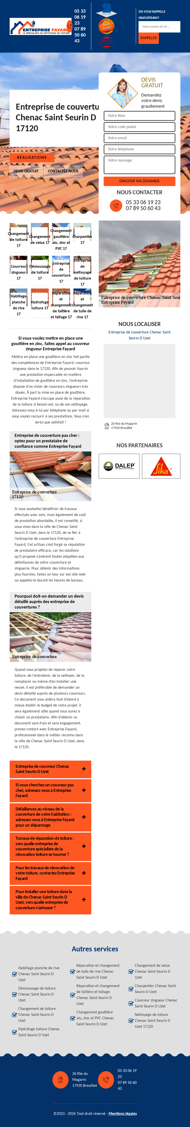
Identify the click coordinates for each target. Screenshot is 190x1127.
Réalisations (32, 158)
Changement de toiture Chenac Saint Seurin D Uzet (37, 1015)
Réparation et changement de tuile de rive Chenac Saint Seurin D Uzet (97, 972)
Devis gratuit (26, 171)
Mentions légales (123, 1114)
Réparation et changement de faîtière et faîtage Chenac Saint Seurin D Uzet (97, 995)
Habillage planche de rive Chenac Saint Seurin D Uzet (38, 974)
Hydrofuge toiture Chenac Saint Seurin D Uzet (39, 1032)
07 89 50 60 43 (80, 35)
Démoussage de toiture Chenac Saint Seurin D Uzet (37, 994)
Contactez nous (63, 171)
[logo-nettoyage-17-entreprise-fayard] (32, 26)
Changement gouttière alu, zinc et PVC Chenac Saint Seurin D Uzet (95, 1018)
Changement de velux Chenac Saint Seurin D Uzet (152, 972)
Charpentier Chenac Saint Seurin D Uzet (155, 989)
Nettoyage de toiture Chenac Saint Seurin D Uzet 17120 (152, 1021)
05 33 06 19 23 (80, 17)
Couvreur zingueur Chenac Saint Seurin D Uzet (156, 1003)
